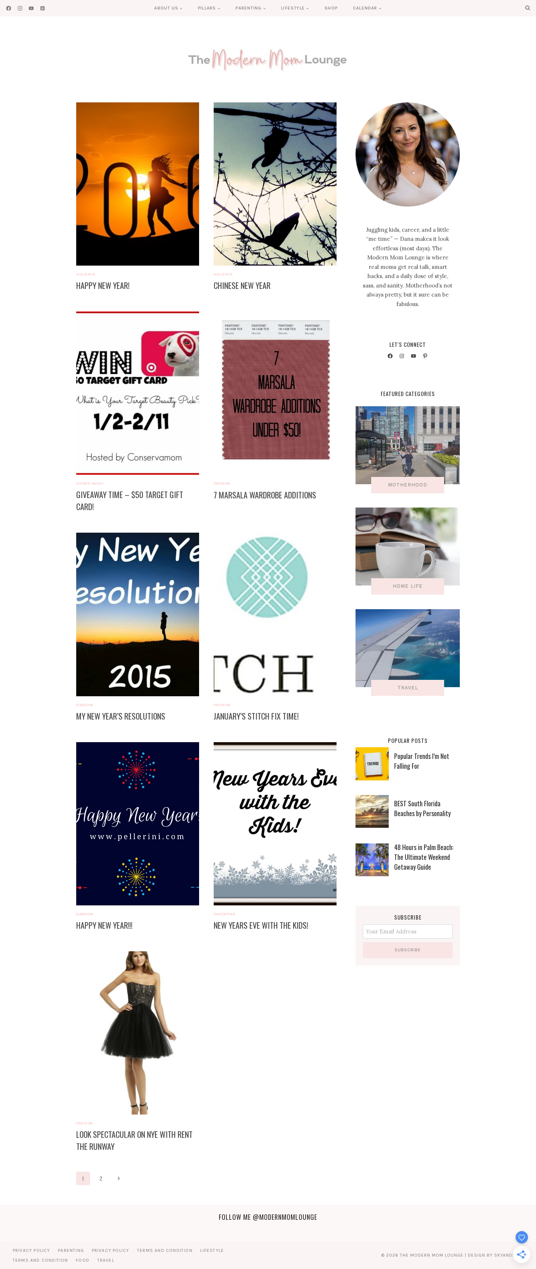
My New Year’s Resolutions (120, 716)
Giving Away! (90, 483)
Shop (331, 8)
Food (82, 1260)
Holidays (85, 274)
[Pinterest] (42, 8)
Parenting (225, 914)
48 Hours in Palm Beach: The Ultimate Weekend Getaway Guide (423, 857)
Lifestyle (212, 1250)
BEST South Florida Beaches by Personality (422, 808)
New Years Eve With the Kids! (261, 925)
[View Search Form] (527, 8)
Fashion (222, 483)
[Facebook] (8, 8)
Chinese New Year (242, 285)
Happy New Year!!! (104, 925)
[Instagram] (20, 8)
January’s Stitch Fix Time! (256, 716)
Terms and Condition (165, 1250)
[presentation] (137, 184)
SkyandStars (510, 1255)
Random (84, 704)
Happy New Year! (102, 285)
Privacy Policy (31, 1250)
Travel (105, 1260)
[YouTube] (31, 8)
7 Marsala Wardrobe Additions (265, 495)
